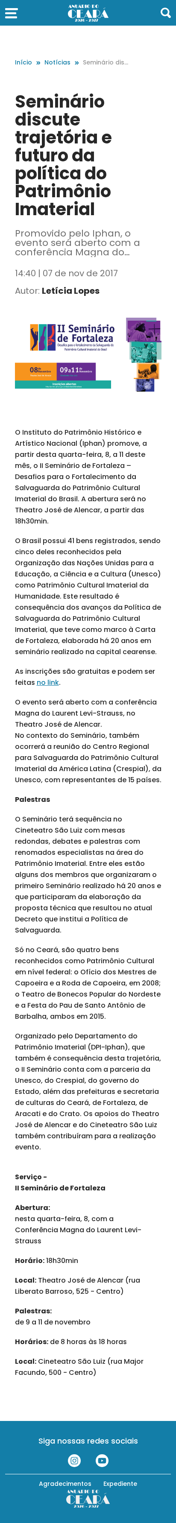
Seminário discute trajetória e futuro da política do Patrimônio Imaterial (107, 62)
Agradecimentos (65, 1483)
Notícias (57, 62)
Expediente (120, 1483)
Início (23, 62)
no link (48, 682)
